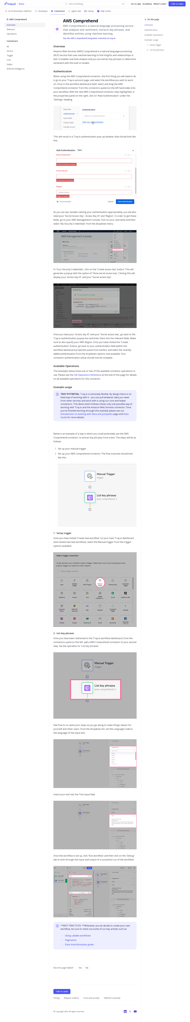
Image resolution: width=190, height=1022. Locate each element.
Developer (43, 11)
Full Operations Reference (87, 374)
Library (91, 11)
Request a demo (71, 998)
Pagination (71, 940)
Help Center (105, 11)
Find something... (96, 3)
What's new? (160, 3)
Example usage (151, 40)
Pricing (56, 998)
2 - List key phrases (155, 50)
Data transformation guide (79, 944)
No (87, 967)
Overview (149, 25)
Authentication (151, 30)
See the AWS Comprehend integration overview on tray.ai (89, 38)
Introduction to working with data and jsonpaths (87, 414)
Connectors (59, 11)
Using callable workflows (78, 935)
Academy (147, 3)
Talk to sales (177, 3)
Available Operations (154, 35)
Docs (21, 3)
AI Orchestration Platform (20, 11)
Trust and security (91, 998)
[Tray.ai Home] (10, 4)
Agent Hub (76, 11)
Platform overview (112, 998)
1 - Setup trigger (154, 45)
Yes (80, 967)
